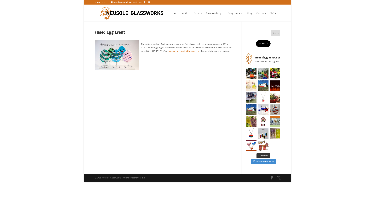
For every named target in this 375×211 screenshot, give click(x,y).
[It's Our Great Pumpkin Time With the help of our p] (263, 73)
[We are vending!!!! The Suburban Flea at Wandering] (263, 85)
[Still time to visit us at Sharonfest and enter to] (251, 97)
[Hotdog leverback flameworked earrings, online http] (251, 121)
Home (174, 13)
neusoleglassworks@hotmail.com (184, 51)
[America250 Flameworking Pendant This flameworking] (263, 97)
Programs (234, 13)
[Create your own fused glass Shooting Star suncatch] (263, 109)
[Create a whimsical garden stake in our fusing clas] (275, 73)
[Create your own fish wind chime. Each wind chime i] (263, 133)
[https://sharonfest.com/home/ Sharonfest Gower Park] (251, 109)
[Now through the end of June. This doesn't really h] (275, 133)
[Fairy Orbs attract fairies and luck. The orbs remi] (251, 85)
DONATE (263, 43)
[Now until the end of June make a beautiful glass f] (275, 121)
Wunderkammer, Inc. (134, 177)
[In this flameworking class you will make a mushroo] (275, 97)
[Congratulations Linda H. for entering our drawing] (275, 85)
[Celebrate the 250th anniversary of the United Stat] (275, 109)
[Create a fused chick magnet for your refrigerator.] (251, 145)
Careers (261, 13)
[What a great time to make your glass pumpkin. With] (251, 73)
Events (198, 13)
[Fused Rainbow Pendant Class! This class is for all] (251, 133)
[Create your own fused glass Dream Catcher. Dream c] (263, 121)
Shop (250, 13)
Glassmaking (213, 13)
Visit (184, 13)
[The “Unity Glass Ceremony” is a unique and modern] (263, 145)
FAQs (273, 13)
